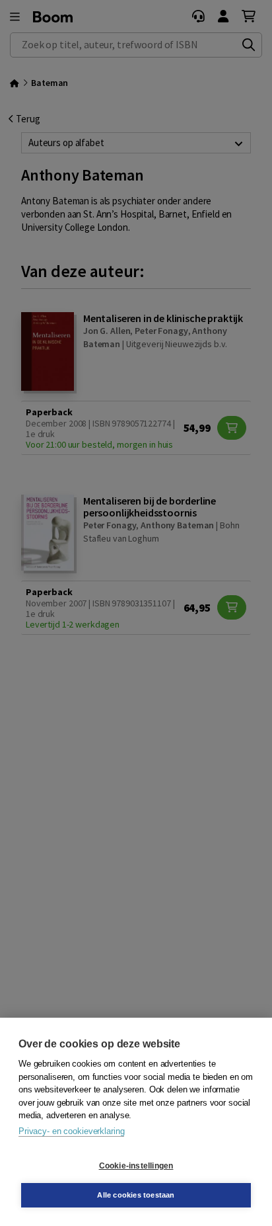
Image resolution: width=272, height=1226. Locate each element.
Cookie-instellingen (136, 1165)
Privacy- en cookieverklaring (71, 1131)
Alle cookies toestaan (135, 1195)
